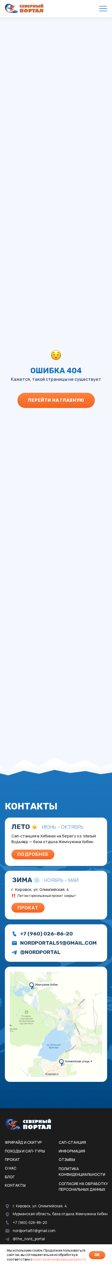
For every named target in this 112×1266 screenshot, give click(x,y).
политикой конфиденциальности (59, 1259)
